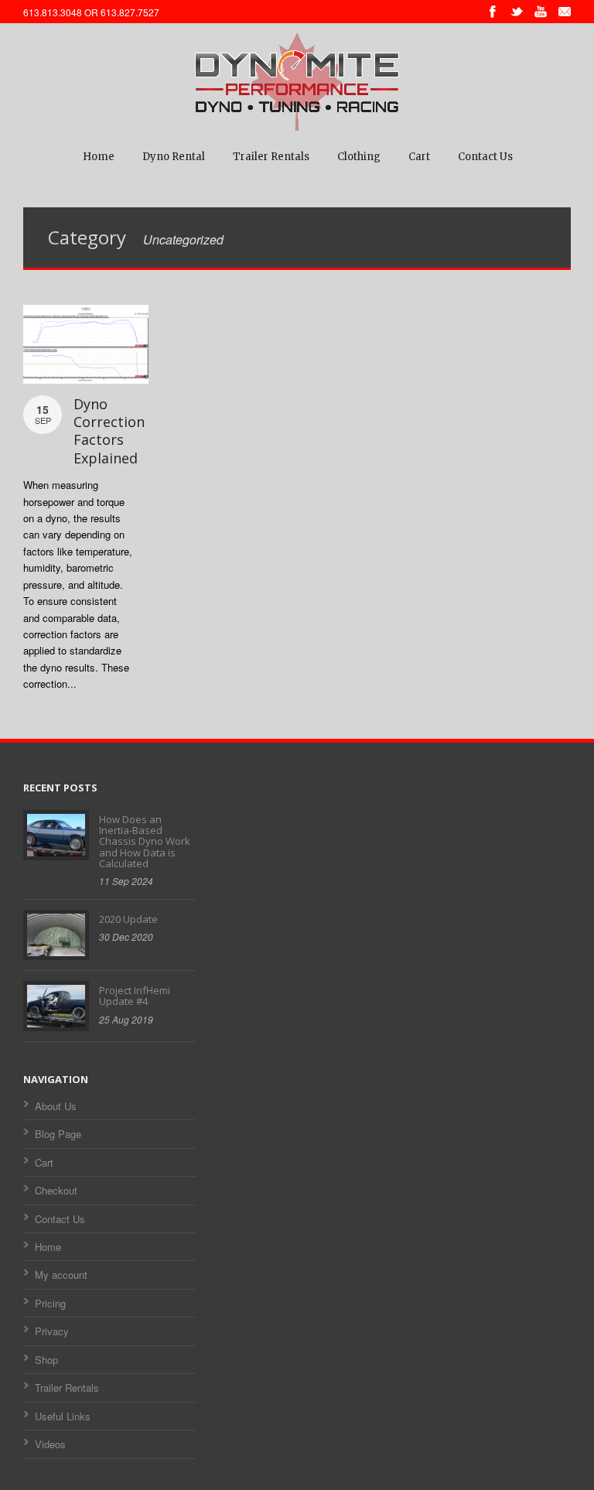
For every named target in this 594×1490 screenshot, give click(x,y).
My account (61, 1274)
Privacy (52, 1331)
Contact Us (485, 156)
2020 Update (128, 919)
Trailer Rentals (271, 156)
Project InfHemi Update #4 (134, 995)
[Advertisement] (297, 892)
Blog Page (58, 1133)
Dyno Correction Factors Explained (109, 431)
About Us (56, 1106)
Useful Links (62, 1416)
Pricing (50, 1303)
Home (98, 156)
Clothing (359, 156)
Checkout (56, 1190)
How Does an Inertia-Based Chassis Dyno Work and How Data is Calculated (144, 841)
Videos (50, 1444)
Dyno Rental (173, 156)
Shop (46, 1359)
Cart (419, 156)
